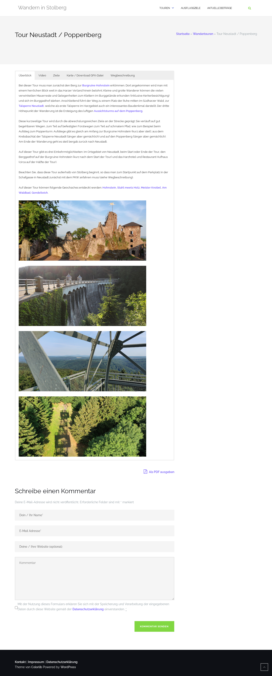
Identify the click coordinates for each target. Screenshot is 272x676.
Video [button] (42, 75)
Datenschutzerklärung (88, 609)
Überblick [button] (25, 75)
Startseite (183, 34)
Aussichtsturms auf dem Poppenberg (118, 111)
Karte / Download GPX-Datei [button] (85, 75)
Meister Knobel (151, 187)
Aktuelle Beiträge (219, 8)
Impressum (36, 662)
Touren (164, 8)
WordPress (68, 667)
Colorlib (36, 667)
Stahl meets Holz (128, 187)
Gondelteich (40, 192)
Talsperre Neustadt (31, 105)
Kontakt (20, 662)
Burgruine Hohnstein (96, 85)
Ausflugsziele (190, 8)
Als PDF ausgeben (161, 472)
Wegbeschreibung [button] (122, 75)
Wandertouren (203, 34)
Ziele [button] (56, 75)
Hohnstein (109, 187)
